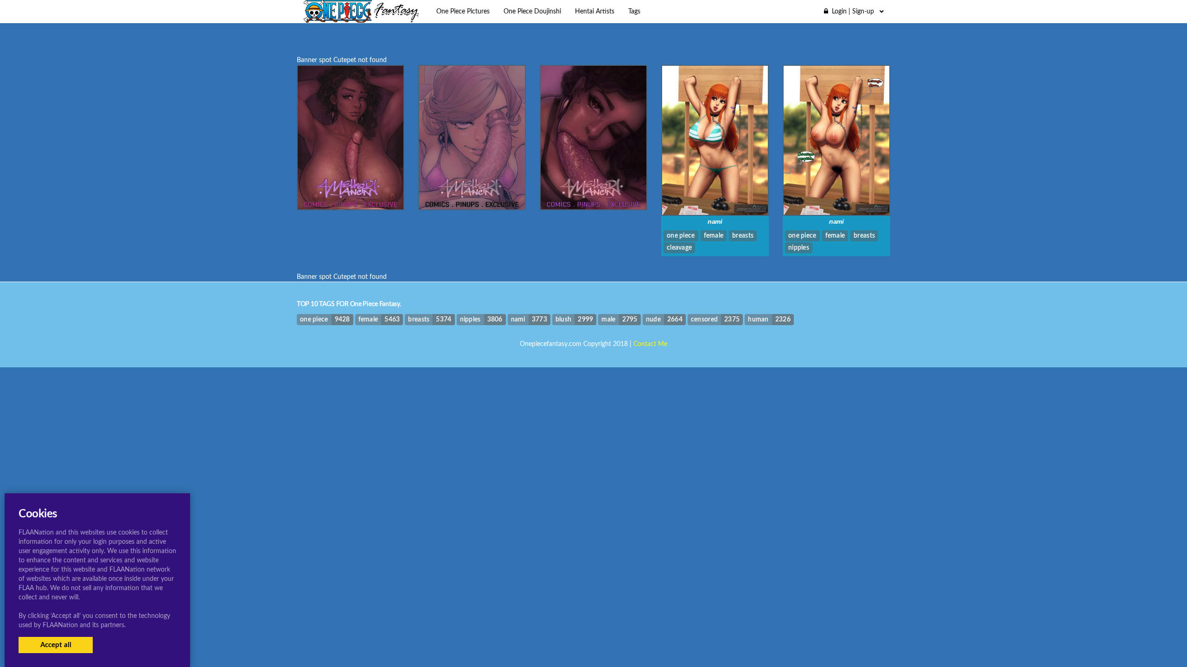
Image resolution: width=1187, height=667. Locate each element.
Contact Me (650, 344)
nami (715, 221)
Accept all (55, 645)
